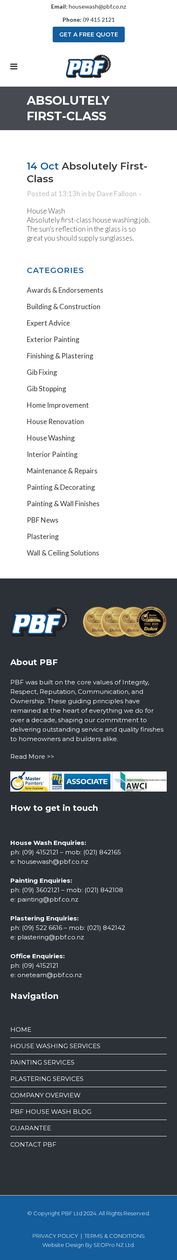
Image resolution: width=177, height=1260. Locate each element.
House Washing (51, 438)
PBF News (42, 520)
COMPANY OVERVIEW (45, 1095)
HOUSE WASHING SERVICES (55, 1046)
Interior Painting (52, 454)
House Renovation (55, 421)
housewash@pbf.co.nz (97, 6)
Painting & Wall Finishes (63, 503)
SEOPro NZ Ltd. (114, 1245)
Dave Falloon (117, 193)
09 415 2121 (99, 19)
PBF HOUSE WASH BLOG (50, 1111)
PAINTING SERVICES (42, 1062)
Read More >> (32, 756)
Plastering (43, 536)
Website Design (63, 1245)
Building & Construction (63, 306)
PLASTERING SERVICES (47, 1079)
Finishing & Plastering (60, 355)
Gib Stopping (46, 388)
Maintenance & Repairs (62, 470)
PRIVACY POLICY (55, 1235)
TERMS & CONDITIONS (114, 1235)
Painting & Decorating (61, 487)
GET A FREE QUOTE (88, 34)
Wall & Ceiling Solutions (63, 553)
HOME (20, 1029)
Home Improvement (58, 405)
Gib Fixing (42, 372)
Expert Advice (48, 323)
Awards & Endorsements (65, 290)
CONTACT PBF (33, 1144)
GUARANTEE (30, 1128)
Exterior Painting (53, 339)
